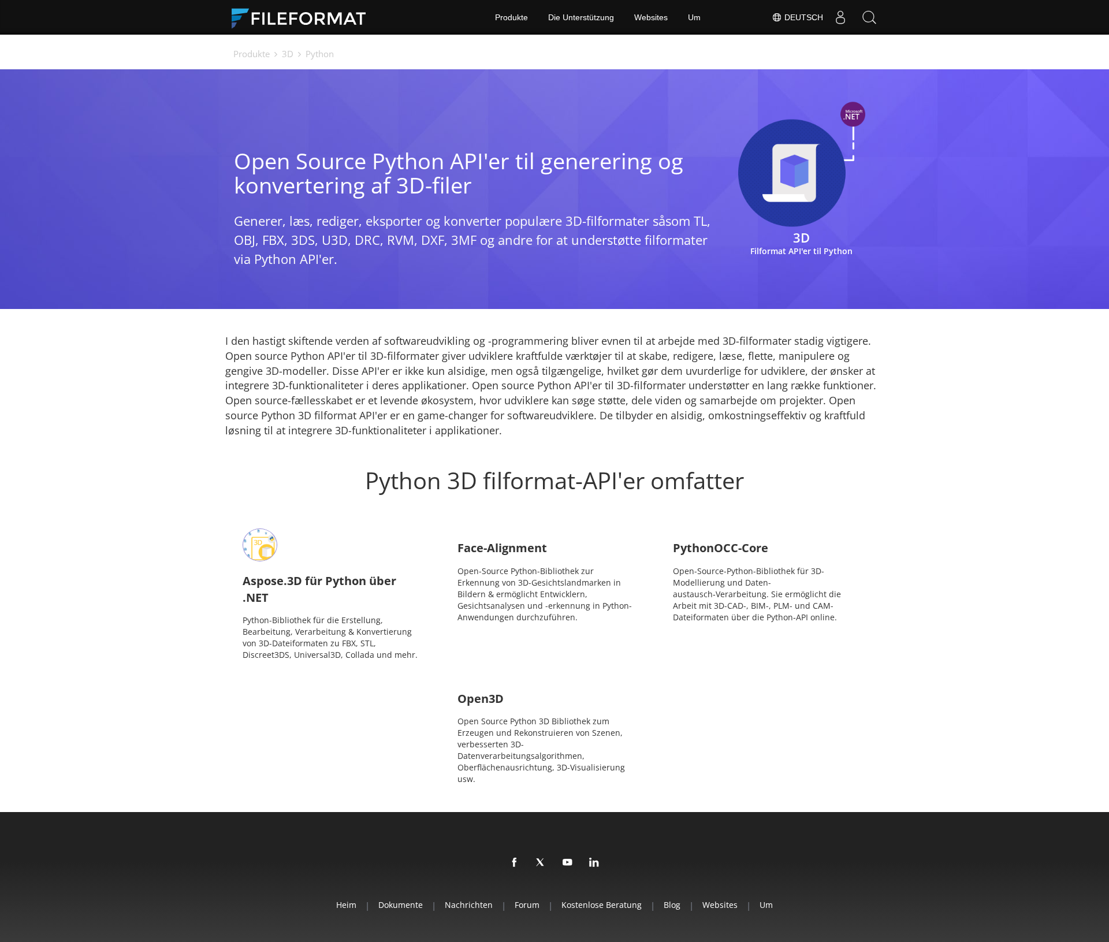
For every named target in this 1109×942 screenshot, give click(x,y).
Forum (527, 904)
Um (694, 17)
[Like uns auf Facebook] (514, 862)
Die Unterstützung (581, 17)
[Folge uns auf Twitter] (541, 862)
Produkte (511, 17)
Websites (651, 17)
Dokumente (400, 904)
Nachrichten (469, 904)
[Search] (869, 17)
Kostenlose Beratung (601, 904)
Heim (346, 904)
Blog (672, 904)
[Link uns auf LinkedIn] (594, 862)
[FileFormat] (303, 17)
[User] (840, 17)
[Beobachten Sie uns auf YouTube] (567, 862)
